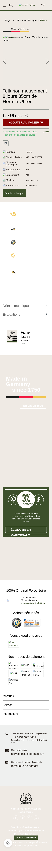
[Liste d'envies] (43, 5)
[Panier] (47, 5)
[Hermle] (9, 37)
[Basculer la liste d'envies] (6, 143)
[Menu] (5, 5)
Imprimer (25, 340)
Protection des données (25, 834)
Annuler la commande (26, 837)
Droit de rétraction (35, 830)
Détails (46, 132)
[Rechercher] (11, 5)
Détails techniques (14, 193)
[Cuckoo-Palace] (27, 5)
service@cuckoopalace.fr (27, 753)
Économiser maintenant (21, 530)
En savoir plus (33, 405)
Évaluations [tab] (11, 314)
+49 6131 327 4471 (23, 737)
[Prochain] (47, 61)
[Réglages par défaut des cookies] (8, 843)
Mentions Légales (16, 830)
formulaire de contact (24, 766)
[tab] (25, 305)
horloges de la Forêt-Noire (33, 603)
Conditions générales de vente (25, 827)
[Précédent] (5, 61)
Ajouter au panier (24, 122)
